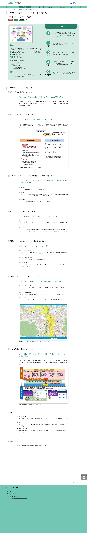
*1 (53, 62)
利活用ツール (74, 7)
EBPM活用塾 (37, 7)
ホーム (12, 7)
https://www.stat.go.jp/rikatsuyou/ (19, 498)
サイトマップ (77, 482)
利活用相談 (62, 7)
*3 (24, 262)
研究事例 (50, 7)
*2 (57, 62)
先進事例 (25, 7)
